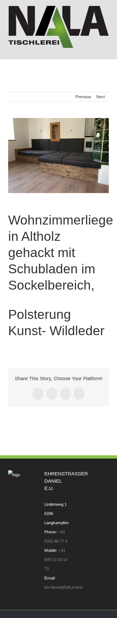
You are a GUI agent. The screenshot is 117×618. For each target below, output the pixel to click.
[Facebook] (99, 475)
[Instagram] (107, 475)
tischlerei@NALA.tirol (63, 587)
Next (100, 96)
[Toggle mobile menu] (106, 51)
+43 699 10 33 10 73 (55, 559)
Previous (83, 96)
